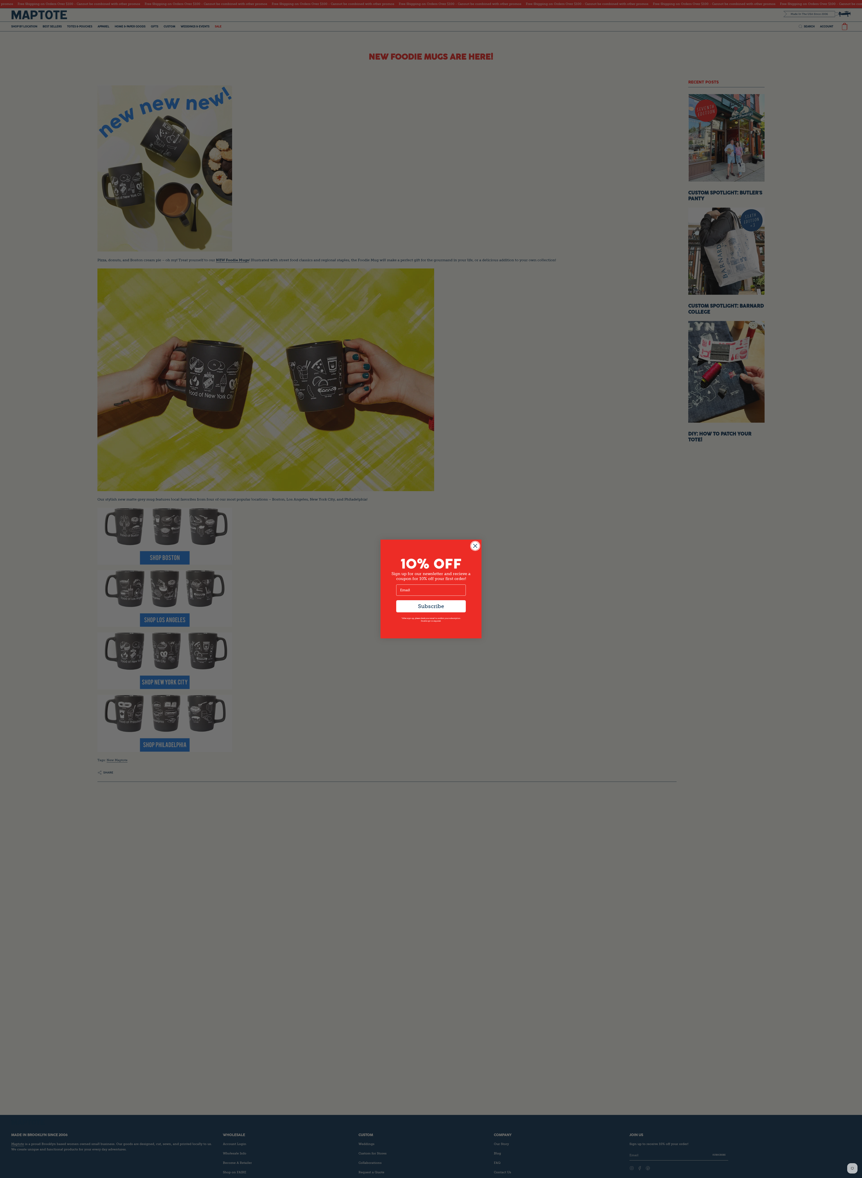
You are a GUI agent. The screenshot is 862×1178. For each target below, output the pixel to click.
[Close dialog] (475, 545)
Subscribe (431, 606)
